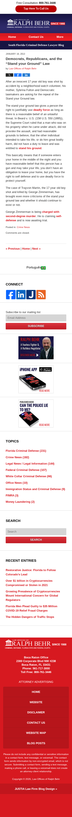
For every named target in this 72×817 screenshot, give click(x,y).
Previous (13, 248)
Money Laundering (20, 501)
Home (12, 36)
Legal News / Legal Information (30, 463)
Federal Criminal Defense (26, 470)
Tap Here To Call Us (36, 8)
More (60, 36)
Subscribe (36, 326)
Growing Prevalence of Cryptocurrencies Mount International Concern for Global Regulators (33, 596)
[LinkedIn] (21, 294)
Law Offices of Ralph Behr (46, 779)
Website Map (36, 733)
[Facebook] (11, 294)
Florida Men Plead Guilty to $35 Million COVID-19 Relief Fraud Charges (31, 608)
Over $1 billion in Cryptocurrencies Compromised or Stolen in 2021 (29, 583)
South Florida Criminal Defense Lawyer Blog (36, 23)
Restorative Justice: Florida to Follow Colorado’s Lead (31, 572)
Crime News (23, 227)
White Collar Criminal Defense (29, 476)
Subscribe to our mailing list (23, 312)
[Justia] (31, 294)
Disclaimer (36, 712)
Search (36, 539)
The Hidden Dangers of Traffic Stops (30, 617)
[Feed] (41, 294)
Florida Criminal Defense (26, 450)
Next (36, 248)
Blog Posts (36, 743)
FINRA (12, 495)
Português (33, 267)
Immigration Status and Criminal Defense (35, 489)
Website (36, 702)
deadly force (42, 109)
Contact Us (36, 36)
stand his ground (30, 148)
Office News (17, 482)
